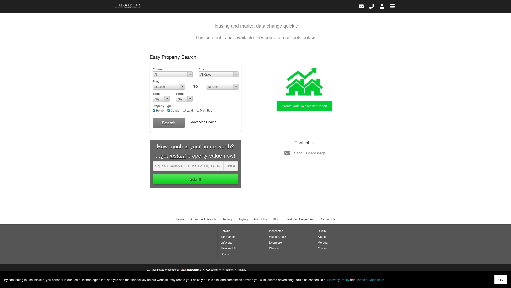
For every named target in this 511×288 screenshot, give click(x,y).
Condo (174, 110)
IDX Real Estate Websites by (163, 269)
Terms (229, 269)
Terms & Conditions (370, 279)
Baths (180, 94)
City (201, 69)
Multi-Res (205, 110)
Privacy (242, 269)
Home (159, 110)
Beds (156, 94)
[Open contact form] (361, 6)
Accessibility (213, 269)
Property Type (162, 106)
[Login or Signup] (382, 6)
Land (189, 110)
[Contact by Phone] (371, 6)
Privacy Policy (339, 279)
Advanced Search (203, 122)
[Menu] (392, 6)
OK (500, 279)
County (158, 69)
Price (156, 81)
